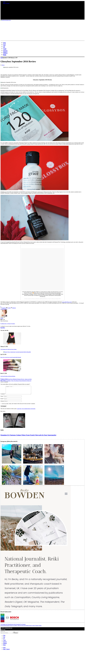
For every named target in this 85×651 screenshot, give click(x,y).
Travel (4, 640)
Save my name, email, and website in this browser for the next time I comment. (18, 403)
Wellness (5, 643)
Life (4, 638)
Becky (3, 65)
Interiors (5, 642)
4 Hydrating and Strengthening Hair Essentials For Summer (13, 624)
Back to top (3, 629)
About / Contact (6, 3)
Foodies (2, 430)
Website (2, 401)
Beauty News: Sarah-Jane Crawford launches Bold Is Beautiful (11, 357)
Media (4, 645)
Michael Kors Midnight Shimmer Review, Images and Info (16, 379)
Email (2, 398)
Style (2, 57)
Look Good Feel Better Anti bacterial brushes (8, 376)
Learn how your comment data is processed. (26, 408)
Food (4, 637)
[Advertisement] (42, 30)
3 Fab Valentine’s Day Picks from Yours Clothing (9, 349)
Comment (3, 393)
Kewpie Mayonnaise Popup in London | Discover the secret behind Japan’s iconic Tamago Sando (21, 625)
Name (2, 396)
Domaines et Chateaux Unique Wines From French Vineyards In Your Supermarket (28, 435)
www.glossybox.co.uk (67, 301)
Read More (3, 327)
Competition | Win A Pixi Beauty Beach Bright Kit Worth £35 (16, 380)
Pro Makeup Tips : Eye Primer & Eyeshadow (8, 323)
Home (4, 2)
